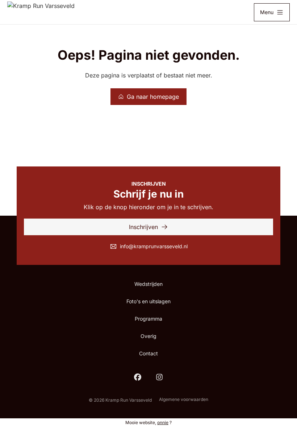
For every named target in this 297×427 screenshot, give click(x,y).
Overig (148, 336)
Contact (148, 353)
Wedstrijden (148, 284)
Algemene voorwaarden (183, 399)
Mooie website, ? (148, 422)
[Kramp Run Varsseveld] (41, 12)
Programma (148, 319)
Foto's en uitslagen (148, 301)
